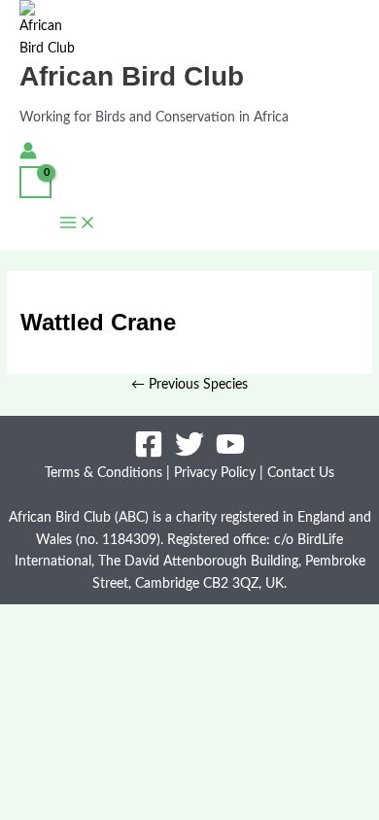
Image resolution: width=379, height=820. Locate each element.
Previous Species (189, 385)
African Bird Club (131, 75)
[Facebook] (148, 454)
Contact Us (300, 473)
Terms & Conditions (103, 473)
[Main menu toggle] (77, 224)
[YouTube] (230, 454)
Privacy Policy (215, 473)
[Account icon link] (28, 154)
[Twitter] (189, 454)
